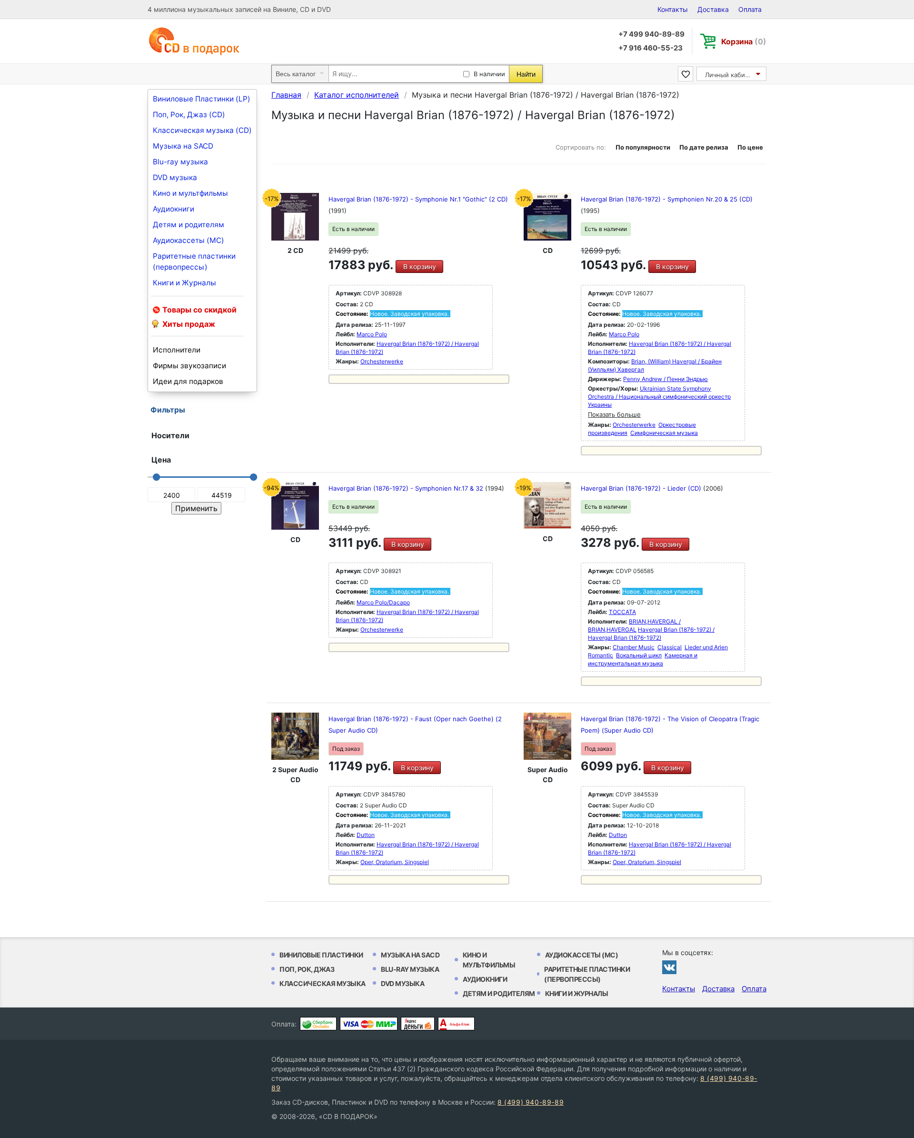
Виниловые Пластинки (321, 955)
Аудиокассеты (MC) (188, 240)
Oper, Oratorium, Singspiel (394, 862)
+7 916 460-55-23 (650, 47)
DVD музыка (175, 177)
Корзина (743, 41)
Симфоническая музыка (664, 432)
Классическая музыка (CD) (202, 130)
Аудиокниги (173, 208)
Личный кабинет (730, 75)
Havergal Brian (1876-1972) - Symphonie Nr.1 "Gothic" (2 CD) (418, 199)
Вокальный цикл (639, 655)
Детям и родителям (188, 224)
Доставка (713, 9)
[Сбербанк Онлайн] (318, 1023)
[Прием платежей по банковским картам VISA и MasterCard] (368, 1023)
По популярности (643, 147)
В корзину (419, 266)
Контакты (672, 9)
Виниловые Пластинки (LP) (201, 98)
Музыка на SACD (183, 146)
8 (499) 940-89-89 (530, 1102)
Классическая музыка (322, 983)
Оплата (750, 9)
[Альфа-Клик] (456, 1023)
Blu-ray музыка (180, 161)
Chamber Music (634, 647)
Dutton (366, 834)
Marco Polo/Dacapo (383, 602)
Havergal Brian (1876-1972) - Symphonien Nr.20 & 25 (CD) (667, 199)
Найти (526, 74)
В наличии (489, 74)
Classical (669, 647)
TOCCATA (622, 611)
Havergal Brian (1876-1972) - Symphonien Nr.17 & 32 (406, 488)
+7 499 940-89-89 (651, 34)
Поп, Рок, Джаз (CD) (189, 114)
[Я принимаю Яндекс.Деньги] (418, 1023)
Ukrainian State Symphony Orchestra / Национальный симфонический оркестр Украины (659, 396)
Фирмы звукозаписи (189, 365)
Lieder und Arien (706, 647)
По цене (750, 147)
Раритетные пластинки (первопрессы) (194, 262)
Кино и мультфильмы (190, 193)
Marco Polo (372, 334)
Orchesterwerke (381, 361)
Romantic (600, 655)
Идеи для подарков (188, 381)
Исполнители (176, 349)
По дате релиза (703, 147)
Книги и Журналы (184, 282)
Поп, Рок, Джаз (306, 969)
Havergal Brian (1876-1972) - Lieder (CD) (642, 488)
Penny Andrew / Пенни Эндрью (665, 379)
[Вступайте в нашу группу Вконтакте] (669, 967)
